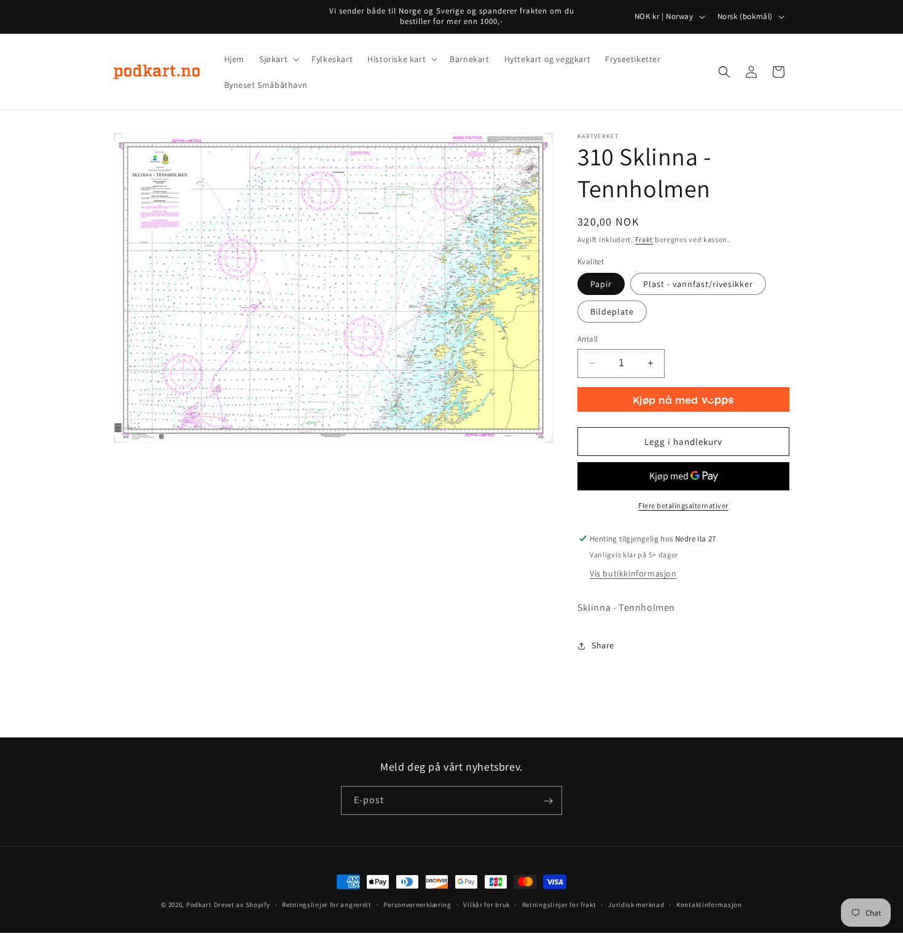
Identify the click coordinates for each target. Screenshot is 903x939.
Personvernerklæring (417, 904)
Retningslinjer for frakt (559, 904)
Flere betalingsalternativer (683, 505)
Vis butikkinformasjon (633, 573)
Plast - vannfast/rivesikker (698, 283)
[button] (278, 59)
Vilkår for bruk (486, 904)
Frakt (644, 239)
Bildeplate (612, 311)
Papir (601, 283)
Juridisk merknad (636, 904)
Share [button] (603, 645)
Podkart (199, 904)
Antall (587, 339)
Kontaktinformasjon (709, 904)
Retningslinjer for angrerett (327, 904)
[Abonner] (547, 801)
